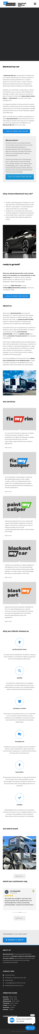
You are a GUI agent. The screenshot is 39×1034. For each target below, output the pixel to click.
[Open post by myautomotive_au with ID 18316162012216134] (11, 844)
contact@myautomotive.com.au (14, 287)
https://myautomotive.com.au (14, 985)
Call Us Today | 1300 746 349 (17, 131)
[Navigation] (35, 4)
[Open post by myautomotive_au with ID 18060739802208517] (28, 861)
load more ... (19, 876)
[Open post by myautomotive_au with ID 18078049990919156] (11, 861)
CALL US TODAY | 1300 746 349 (19, 177)
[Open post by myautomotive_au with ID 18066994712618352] (28, 844)
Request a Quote (16, 940)
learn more (8, 447)
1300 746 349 (16, 285)
